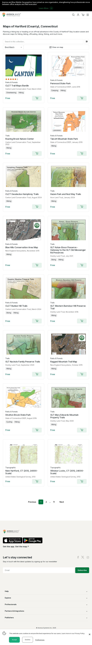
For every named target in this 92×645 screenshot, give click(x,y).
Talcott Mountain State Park (64, 139)
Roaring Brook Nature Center (19, 139)
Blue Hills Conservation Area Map (21, 247)
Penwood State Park (60, 83)
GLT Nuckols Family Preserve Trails (22, 361)
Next (62, 502)
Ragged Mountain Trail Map (63, 361)
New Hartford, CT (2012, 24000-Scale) (21, 472)
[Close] (89, 633)
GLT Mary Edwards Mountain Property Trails (64, 416)
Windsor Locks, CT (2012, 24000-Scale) (67, 472)
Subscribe (82, 570)
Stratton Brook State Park (18, 415)
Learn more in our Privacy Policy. (73, 633)
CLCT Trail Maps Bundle (17, 85)
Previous (32, 502)
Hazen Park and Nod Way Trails (65, 194)
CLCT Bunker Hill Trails (16, 306)
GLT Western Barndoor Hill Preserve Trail (68, 307)
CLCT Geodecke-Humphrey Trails (22, 194)
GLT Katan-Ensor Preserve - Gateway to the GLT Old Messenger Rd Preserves (68, 250)
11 (54, 502)
